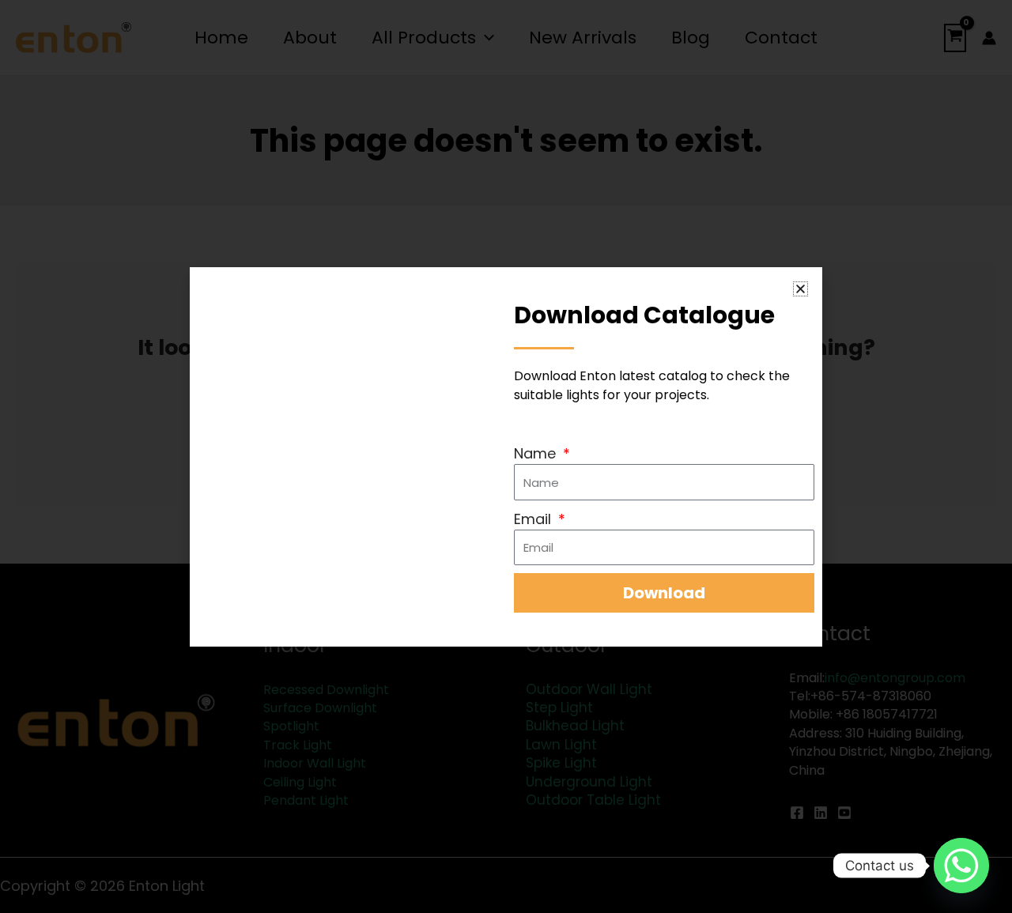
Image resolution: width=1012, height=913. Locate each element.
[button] (800, 289)
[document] (506, 456)
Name (537, 453)
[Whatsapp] (961, 865)
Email (534, 519)
